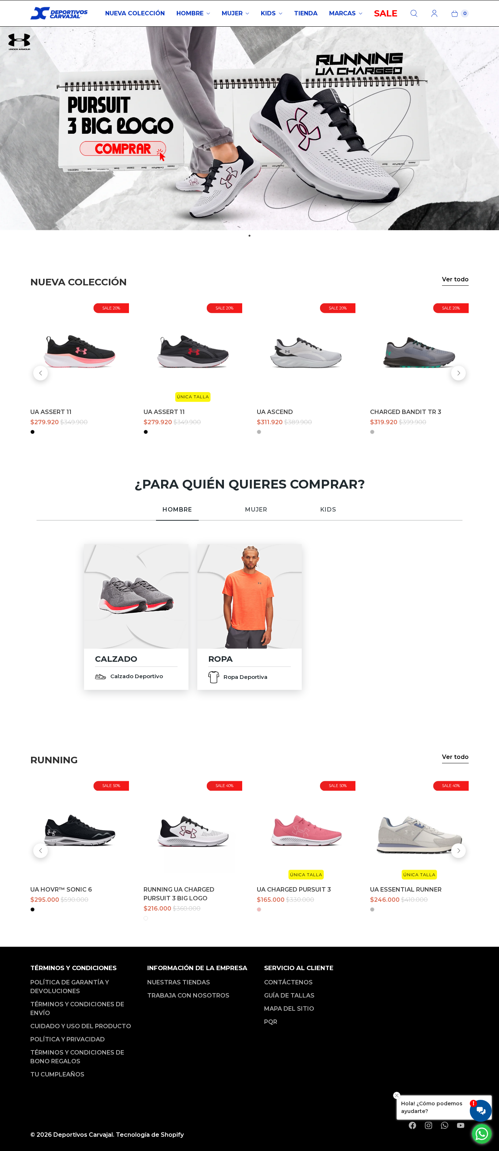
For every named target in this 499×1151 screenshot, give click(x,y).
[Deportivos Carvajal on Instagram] (428, 1125)
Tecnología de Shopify (150, 1134)
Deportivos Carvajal (83, 1134)
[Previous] (40, 373)
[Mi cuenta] (434, 13)
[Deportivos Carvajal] (59, 13)
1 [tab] (249, 235)
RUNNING (54, 760)
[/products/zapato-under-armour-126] (193, 352)
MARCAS (342, 13)
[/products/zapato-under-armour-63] (79, 830)
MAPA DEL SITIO (289, 1008)
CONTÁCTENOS (288, 982)
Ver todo (455, 279)
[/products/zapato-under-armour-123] (419, 352)
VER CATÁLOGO (136, 596)
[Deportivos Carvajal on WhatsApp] (445, 1125)
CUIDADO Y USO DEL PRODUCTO (80, 1026)
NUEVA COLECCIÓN (135, 13)
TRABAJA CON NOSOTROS (188, 995)
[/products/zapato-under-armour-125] (306, 352)
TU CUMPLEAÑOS (57, 1074)
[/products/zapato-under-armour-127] (79, 352)
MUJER (232, 13)
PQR (270, 1021)
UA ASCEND (275, 412)
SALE (385, 13)
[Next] (458, 373)
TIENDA (305, 13)
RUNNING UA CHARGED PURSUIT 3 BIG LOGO (179, 894)
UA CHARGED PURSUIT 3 (294, 889)
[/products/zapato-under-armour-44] (306, 830)
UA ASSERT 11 (51, 412)
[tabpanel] (249, 128)
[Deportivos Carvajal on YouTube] (461, 1125)
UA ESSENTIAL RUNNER (406, 889)
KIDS (268, 13)
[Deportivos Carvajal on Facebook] (412, 1125)
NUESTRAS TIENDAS (178, 982)
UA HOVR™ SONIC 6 (61, 889)
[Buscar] (414, 13)
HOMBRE (189, 13)
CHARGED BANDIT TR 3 (405, 412)
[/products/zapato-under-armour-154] (419, 830)
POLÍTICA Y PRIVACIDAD (67, 1039)
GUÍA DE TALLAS (289, 995)
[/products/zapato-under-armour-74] (193, 830)
